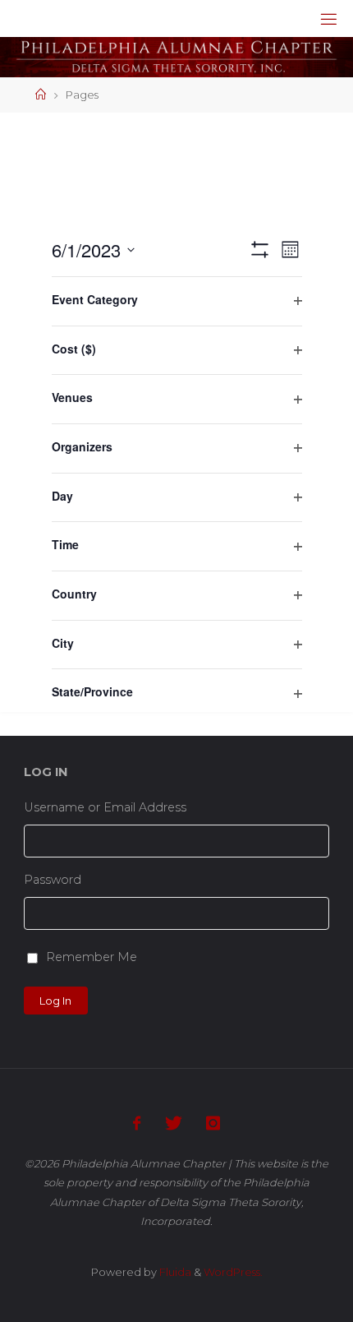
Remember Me (91, 957)
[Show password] (324, 913)
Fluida (174, 1271)
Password (52, 879)
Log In (55, 1000)
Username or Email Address (105, 807)
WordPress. (233, 1271)
